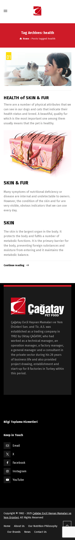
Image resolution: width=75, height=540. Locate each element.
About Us (19, 526)
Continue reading (14, 265)
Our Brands (14, 531)
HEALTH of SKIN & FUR (26, 97)
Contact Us (40, 531)
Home (7, 526)
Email (16, 445)
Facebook (19, 462)
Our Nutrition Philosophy (42, 526)
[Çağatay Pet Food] (37, 11)
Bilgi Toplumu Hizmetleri (21, 422)
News (27, 531)
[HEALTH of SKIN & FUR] (37, 69)
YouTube (18, 479)
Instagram (19, 471)
